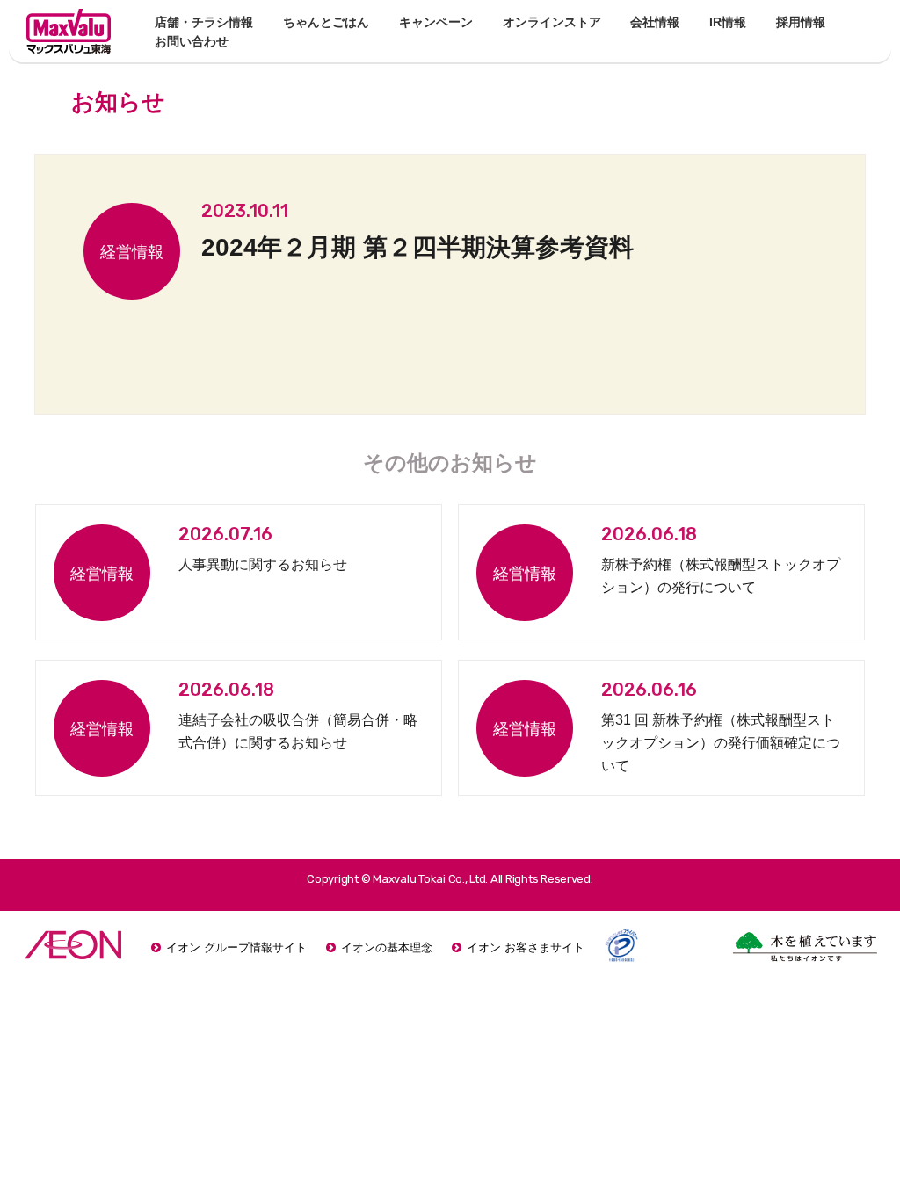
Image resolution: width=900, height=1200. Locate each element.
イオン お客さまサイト (525, 947)
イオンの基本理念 (386, 947)
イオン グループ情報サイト (236, 947)
